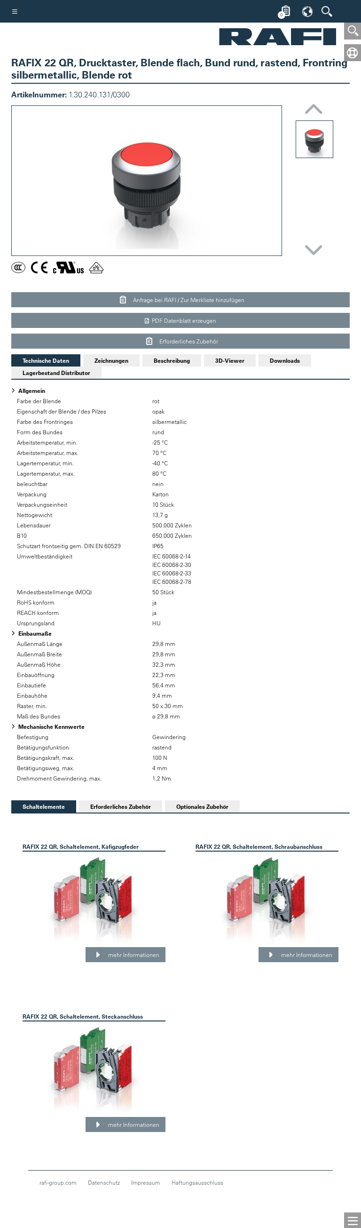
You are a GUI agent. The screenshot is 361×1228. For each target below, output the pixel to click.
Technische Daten (40, 360)
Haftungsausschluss (197, 1182)
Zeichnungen (111, 360)
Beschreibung (172, 360)
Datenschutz (104, 1182)
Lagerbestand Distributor (56, 372)
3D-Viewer (229, 360)
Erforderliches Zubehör (188, 341)
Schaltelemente (38, 806)
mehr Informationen (133, 954)
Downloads (285, 360)
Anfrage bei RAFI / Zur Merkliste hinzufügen (188, 299)
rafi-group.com (58, 1182)
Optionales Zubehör (202, 806)
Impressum (145, 1182)
